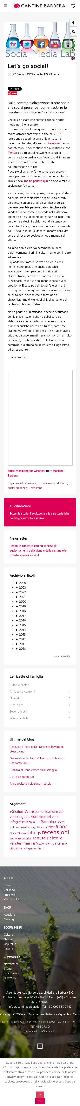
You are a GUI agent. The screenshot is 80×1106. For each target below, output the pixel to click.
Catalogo (10, 919)
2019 (21, 606)
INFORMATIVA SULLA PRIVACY (21, 1022)
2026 (21, 582)
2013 (21, 634)
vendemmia (20, 843)
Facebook (54, 143)
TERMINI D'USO (40, 1026)
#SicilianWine (22, 811)
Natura (8, 939)
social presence (17, 487)
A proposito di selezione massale (30, 783)
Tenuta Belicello (47, 837)
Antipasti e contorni (22, 691)
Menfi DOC (57, 826)
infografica (17, 822)
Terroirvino (36, 487)
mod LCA (66, 656)
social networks (26, 483)
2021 (21, 597)
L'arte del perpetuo (22, 776)
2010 (21, 648)
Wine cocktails (19, 718)
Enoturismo (11, 973)
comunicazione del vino (52, 483)
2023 (21, 587)
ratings (34, 832)
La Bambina (46, 821)
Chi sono (9, 890)
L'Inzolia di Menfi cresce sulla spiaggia (33, 769)
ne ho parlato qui (36, 181)
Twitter (12, 152)
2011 (20, 644)
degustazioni (27, 816)
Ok (40, 1094)
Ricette (8, 948)
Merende (15, 698)
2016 (21, 620)
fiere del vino (48, 817)
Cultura (8, 934)
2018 (21, 611)
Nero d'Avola (18, 833)
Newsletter (11, 964)
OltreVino (10, 978)
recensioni (55, 831)
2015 (21, 625)
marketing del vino (34, 827)
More (40, 1101)
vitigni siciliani (33, 848)
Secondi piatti (18, 711)
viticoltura (16, 848)
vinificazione (39, 843)
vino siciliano (57, 843)
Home (7, 885)
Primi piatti (16, 704)
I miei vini (10, 894)
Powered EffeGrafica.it (40, 1031)
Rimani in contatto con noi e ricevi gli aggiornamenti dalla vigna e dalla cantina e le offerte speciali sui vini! (38, 550)
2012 (21, 639)
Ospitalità (10, 944)
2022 (21, 592)
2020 (21, 601)
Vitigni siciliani (12, 899)
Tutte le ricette (19, 684)
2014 (21, 629)
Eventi (8, 968)
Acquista (9, 914)
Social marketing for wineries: (27, 470)
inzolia (30, 822)
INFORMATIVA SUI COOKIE (60, 1022)
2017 (21, 615)
